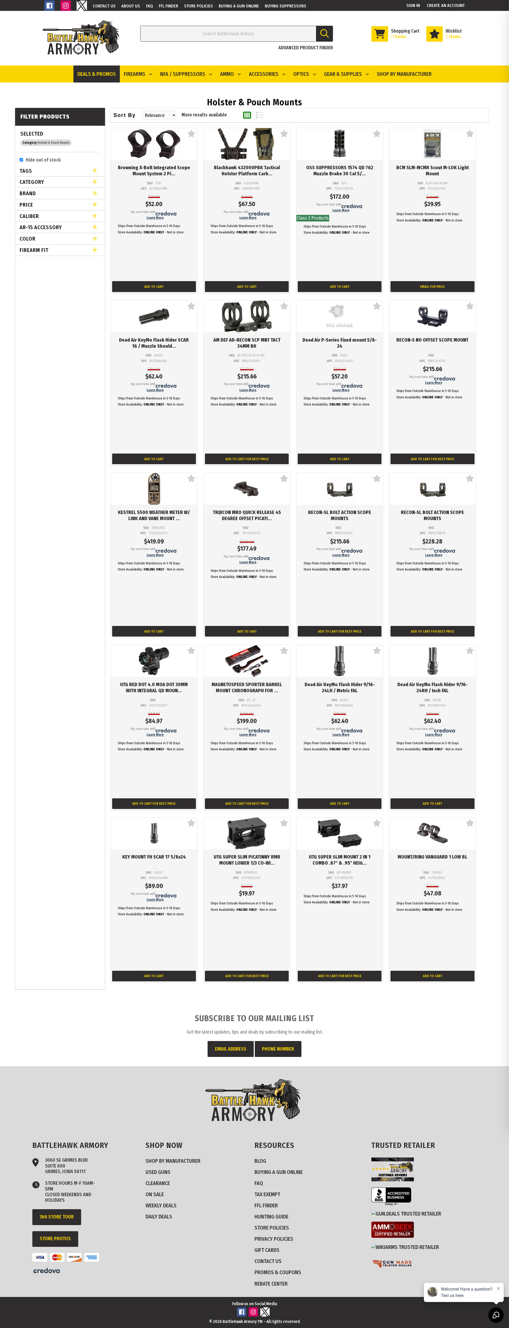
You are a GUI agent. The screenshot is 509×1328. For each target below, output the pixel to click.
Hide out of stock (43, 160)
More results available (204, 115)
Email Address (230, 1049)
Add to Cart (154, 287)
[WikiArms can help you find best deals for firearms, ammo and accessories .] (407, 1247)
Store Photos (55, 1239)
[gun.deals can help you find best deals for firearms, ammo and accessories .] (408, 1213)
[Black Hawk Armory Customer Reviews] (394, 1179)
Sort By (124, 115)
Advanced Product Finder (305, 48)
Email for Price (432, 287)
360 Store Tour (57, 1217)
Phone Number (278, 1049)
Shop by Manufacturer (404, 74)
